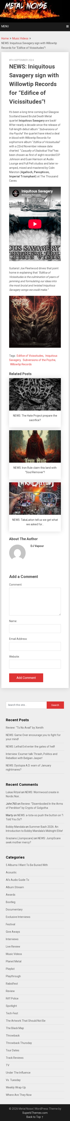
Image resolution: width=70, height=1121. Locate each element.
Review (10, 991)
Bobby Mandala (15, 826)
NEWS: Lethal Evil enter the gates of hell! (30, 746)
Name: (13, 621)
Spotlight (11, 1005)
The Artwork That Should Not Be (26, 1020)
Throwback (13, 1035)
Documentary (14, 909)
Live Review (13, 946)
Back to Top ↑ (35, 1116)
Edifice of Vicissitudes (30, 355)
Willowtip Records (21, 364)
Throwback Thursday (19, 1043)
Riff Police (12, 998)
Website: (14, 656)
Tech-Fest (12, 1013)
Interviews (12, 939)
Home (5, 38)
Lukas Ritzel (13, 792)
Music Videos (20, 38)
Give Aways (13, 931)
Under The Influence (18, 1072)
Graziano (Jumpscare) (19, 838)
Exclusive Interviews (18, 916)
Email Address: (18, 638)
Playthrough (13, 976)
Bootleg (10, 902)
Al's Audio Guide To (17, 879)
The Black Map (15, 1028)
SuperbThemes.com (35, 1112)
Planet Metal (13, 961)
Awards (10, 894)
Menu (5, 26)
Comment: (15, 584)
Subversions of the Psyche (39, 360)
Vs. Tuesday (13, 1080)
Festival (10, 924)
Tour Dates (12, 1050)
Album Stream (15, 887)
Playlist (10, 968)
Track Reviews (15, 1057)
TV (7, 1065)
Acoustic (11, 872)
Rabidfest (12, 983)
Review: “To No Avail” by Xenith (25, 727)
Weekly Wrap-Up (16, 1087)
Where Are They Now (19, 1094)
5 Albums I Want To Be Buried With (27, 865)
